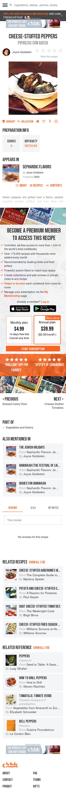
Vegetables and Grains (19, 427)
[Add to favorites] (44, 121)
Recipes (38, 185)
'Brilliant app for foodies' (16, 367)
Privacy (7, 786)
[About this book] (11, 166)
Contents (56, 185)
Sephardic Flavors (37, 167)
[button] (11, 5)
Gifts (36, 786)
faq (35, 773)
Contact (8, 780)
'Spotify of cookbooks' (49, 364)
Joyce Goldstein (22, 52)
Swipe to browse (14, 283)
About (23, 185)
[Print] (38, 121)
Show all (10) (37, 562)
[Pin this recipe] (50, 121)
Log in (45, 302)
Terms (37, 780)
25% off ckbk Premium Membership (26, 14)
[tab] (13, 508)
